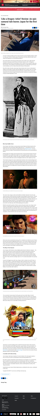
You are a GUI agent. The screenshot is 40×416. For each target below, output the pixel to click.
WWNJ (24, 398)
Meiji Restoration (28, 148)
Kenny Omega (19, 350)
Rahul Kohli (5, 350)
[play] (2, 4)
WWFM (16, 400)
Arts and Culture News (4, 15)
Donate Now (16, 398)
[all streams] (38, 5)
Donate (36, 1)
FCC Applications (33, 398)
